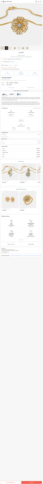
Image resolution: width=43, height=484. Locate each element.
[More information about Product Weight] (23, 121)
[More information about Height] (15, 129)
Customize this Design (31, 87)
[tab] (2, 48)
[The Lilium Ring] (27, 199)
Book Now (13, 61)
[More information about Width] (29, 129)
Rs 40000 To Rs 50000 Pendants (16, 255)
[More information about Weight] (4, 143)
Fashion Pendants (34, 255)
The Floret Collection (6, 79)
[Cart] (38, 1)
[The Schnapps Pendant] (27, 171)
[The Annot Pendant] (10, 171)
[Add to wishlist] (40, 44)
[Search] (40, 1)
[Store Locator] (36, 1)
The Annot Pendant (5, 181)
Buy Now (32, 482)
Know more (21, 239)
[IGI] (12, 94)
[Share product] (2, 44)
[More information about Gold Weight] (13, 116)
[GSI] (19, 94)
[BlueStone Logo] (7, 1)
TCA (22, 58)
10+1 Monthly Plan (10, 482)
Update (15, 65)
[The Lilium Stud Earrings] (10, 199)
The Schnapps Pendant (23, 181)
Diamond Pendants (26, 255)
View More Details (11, 87)
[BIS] (5, 94)
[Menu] (1, 1)
